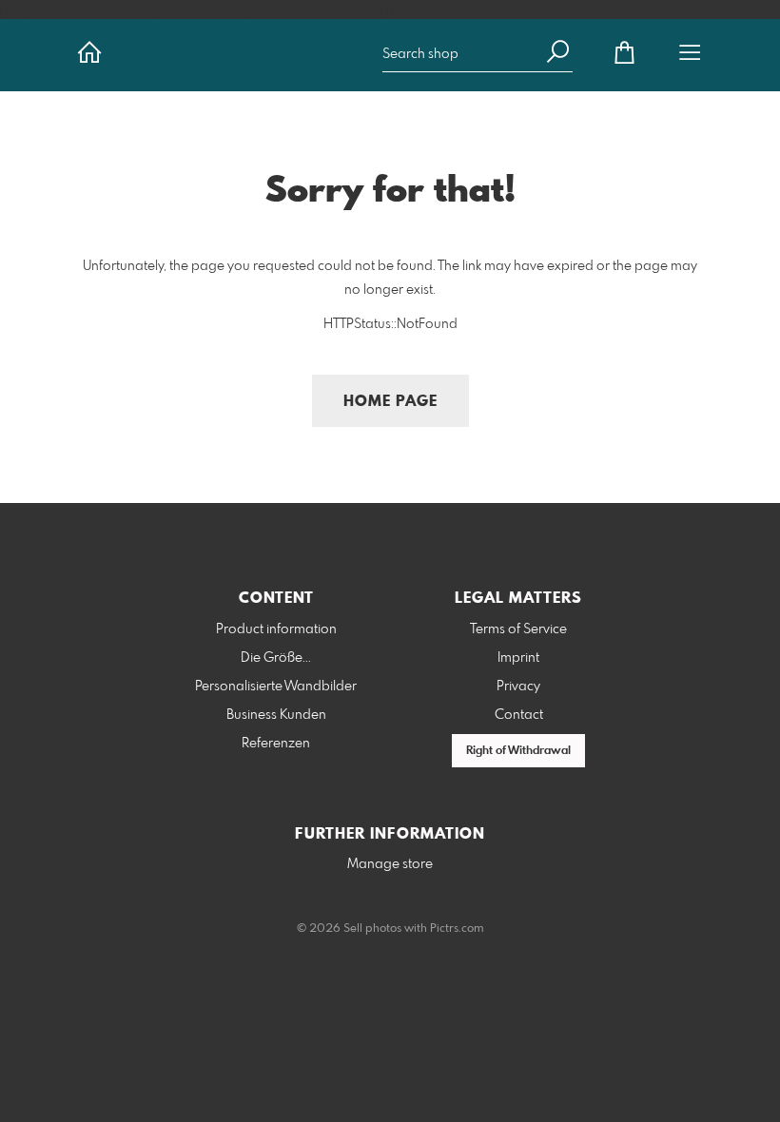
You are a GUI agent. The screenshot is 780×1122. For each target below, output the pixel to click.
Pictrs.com (457, 929)
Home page (390, 402)
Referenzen (276, 743)
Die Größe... (276, 658)
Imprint (518, 658)
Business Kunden (276, 715)
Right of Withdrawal (518, 751)
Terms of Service (518, 629)
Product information (276, 629)
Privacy (518, 686)
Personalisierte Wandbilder (276, 686)
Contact (519, 715)
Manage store (390, 864)
